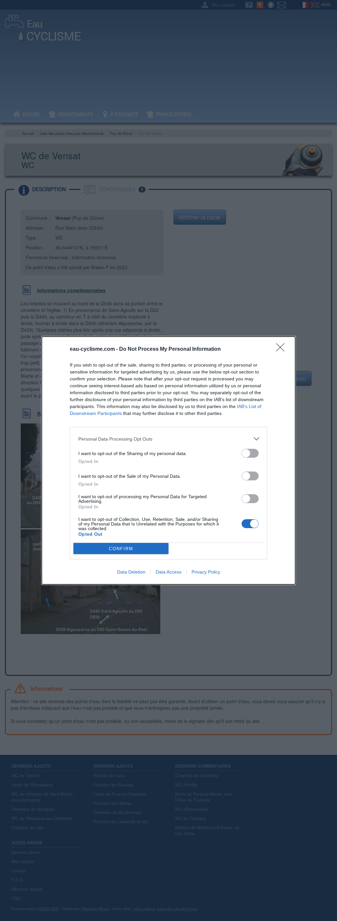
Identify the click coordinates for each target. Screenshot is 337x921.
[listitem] (168, 438)
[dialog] (168, 460)
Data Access (168, 572)
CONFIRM (121, 548)
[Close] (282, 349)
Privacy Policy (206, 572)
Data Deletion (131, 572)
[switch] (250, 453)
